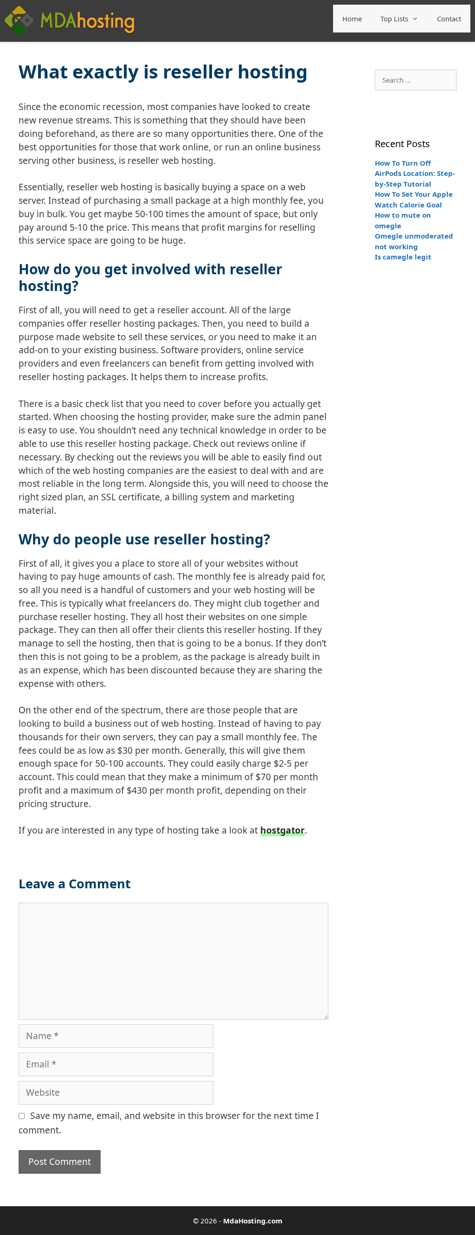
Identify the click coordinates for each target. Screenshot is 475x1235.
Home (352, 18)
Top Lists (394, 18)
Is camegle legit (403, 256)
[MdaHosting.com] (69, 19)
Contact (449, 18)
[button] (418, 18)
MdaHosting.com (252, 1220)
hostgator (282, 830)
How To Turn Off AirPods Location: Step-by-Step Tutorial (415, 173)
